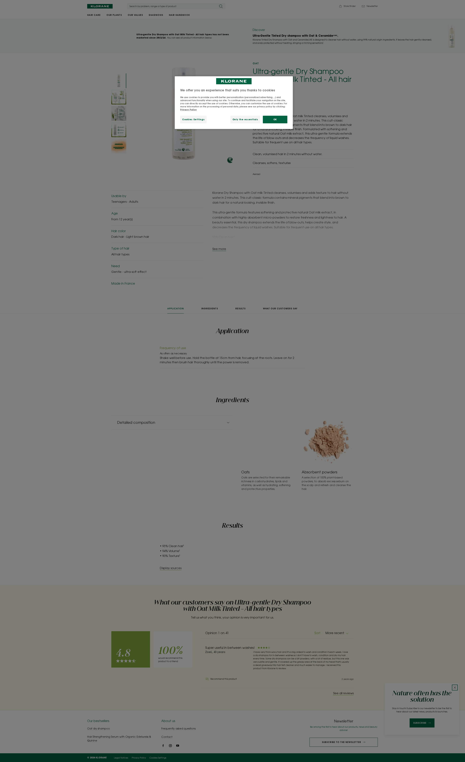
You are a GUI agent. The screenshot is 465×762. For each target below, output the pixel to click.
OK (275, 119)
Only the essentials (245, 119)
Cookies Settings (193, 119)
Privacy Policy (188, 109)
